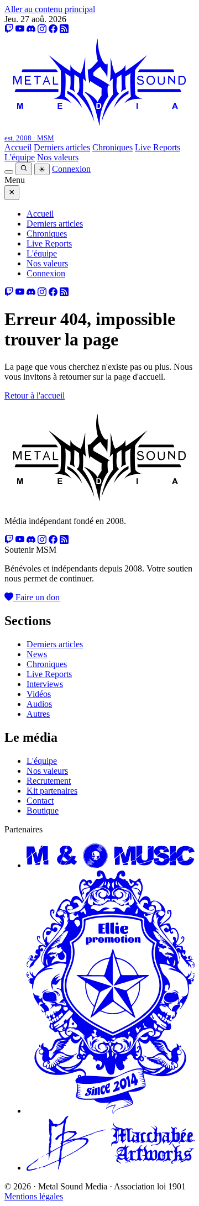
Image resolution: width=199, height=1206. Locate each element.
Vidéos (39, 694)
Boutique (43, 810)
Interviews (45, 684)
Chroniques (112, 147)
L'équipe (19, 157)
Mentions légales (33, 1196)
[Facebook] (53, 29)
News (37, 654)
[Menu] (8, 172)
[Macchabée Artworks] (111, 1167)
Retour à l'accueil (34, 395)
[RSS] (64, 29)
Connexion (71, 169)
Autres (38, 714)
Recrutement (49, 780)
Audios (39, 704)
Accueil (18, 147)
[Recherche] (23, 168)
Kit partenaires (52, 790)
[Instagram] (42, 29)
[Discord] (31, 29)
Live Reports (157, 147)
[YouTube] (19, 29)
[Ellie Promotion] (111, 1110)
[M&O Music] (111, 865)
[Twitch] (8, 29)
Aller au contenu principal (49, 9)
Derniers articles (62, 147)
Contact (40, 800)
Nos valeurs (57, 157)
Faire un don (36, 597)
